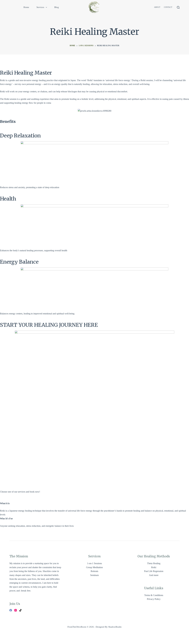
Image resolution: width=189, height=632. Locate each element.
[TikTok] (20, 610)
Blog (56, 7)
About (157, 7)
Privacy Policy (154, 599)
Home (26, 7)
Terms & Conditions (153, 595)
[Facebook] (10, 610)
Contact (168, 7)
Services (40, 7)
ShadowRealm (115, 627)
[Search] (178, 7)
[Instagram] (15, 610)
